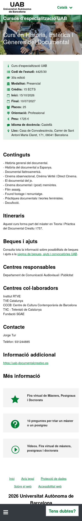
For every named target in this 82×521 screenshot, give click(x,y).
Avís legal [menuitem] (27, 478)
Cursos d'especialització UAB (35, 18)
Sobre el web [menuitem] (23, 486)
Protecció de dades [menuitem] (53, 478)
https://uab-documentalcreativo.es (25, 363)
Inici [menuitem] (12, 478)
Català (68, 7)
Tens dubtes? (62, 511)
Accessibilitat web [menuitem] (50, 486)
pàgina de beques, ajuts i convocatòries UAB (47, 254)
